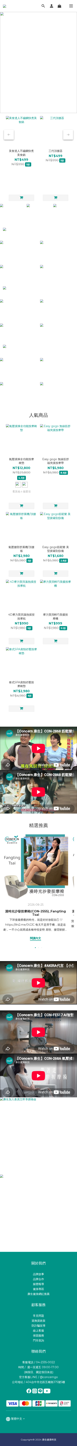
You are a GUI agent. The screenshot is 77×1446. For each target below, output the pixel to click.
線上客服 (38, 1330)
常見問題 (38, 1315)
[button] (38, 748)
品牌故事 (38, 1274)
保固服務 (38, 1335)
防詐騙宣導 (38, 1325)
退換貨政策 (38, 1320)
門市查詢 (38, 1340)
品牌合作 (38, 1279)
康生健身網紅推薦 (38, 1294)
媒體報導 (38, 1284)
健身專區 (38, 1289)
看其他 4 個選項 (21, 491)
